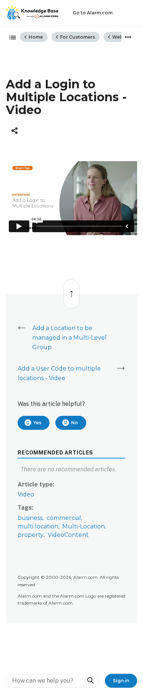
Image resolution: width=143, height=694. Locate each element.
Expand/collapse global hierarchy (10, 38)
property (31, 534)
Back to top (71, 290)
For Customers (77, 37)
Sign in (121, 680)
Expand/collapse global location (128, 37)
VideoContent (68, 534)
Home (35, 37)
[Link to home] (32, 13)
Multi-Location (83, 526)
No (74, 422)
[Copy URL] (14, 131)
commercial (64, 517)
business (30, 517)
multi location (38, 526)
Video (26, 494)
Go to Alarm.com (93, 12)
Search (90, 680)
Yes (37, 422)
